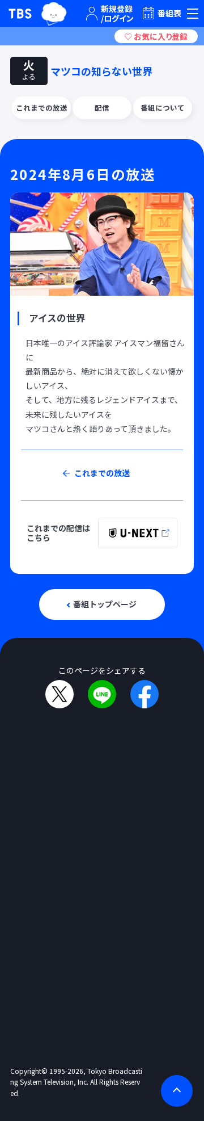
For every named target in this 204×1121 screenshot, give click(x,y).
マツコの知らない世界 (101, 71)
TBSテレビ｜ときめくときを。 (20, 14)
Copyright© (29, 1071)
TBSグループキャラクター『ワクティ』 (54, 14)
